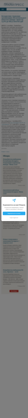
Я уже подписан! (14, 217)
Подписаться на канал (14, 213)
